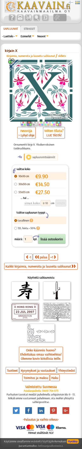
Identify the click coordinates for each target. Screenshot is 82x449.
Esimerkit (26, 36)
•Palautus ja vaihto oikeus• (41, 419)
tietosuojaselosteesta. (50, 446)
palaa (43, 257)
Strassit (29, 29)
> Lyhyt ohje (26, 135)
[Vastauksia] (12, 20)
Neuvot (41, 36)
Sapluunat (10, 29)
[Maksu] (28, 20)
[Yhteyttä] (20, 20)
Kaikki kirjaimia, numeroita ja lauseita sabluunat (38, 266)
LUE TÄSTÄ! (54, 135)
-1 (30, 257)
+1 (51, 257)
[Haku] (36, 20)
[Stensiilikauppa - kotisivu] (37, 11)
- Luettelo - (8, 36)
